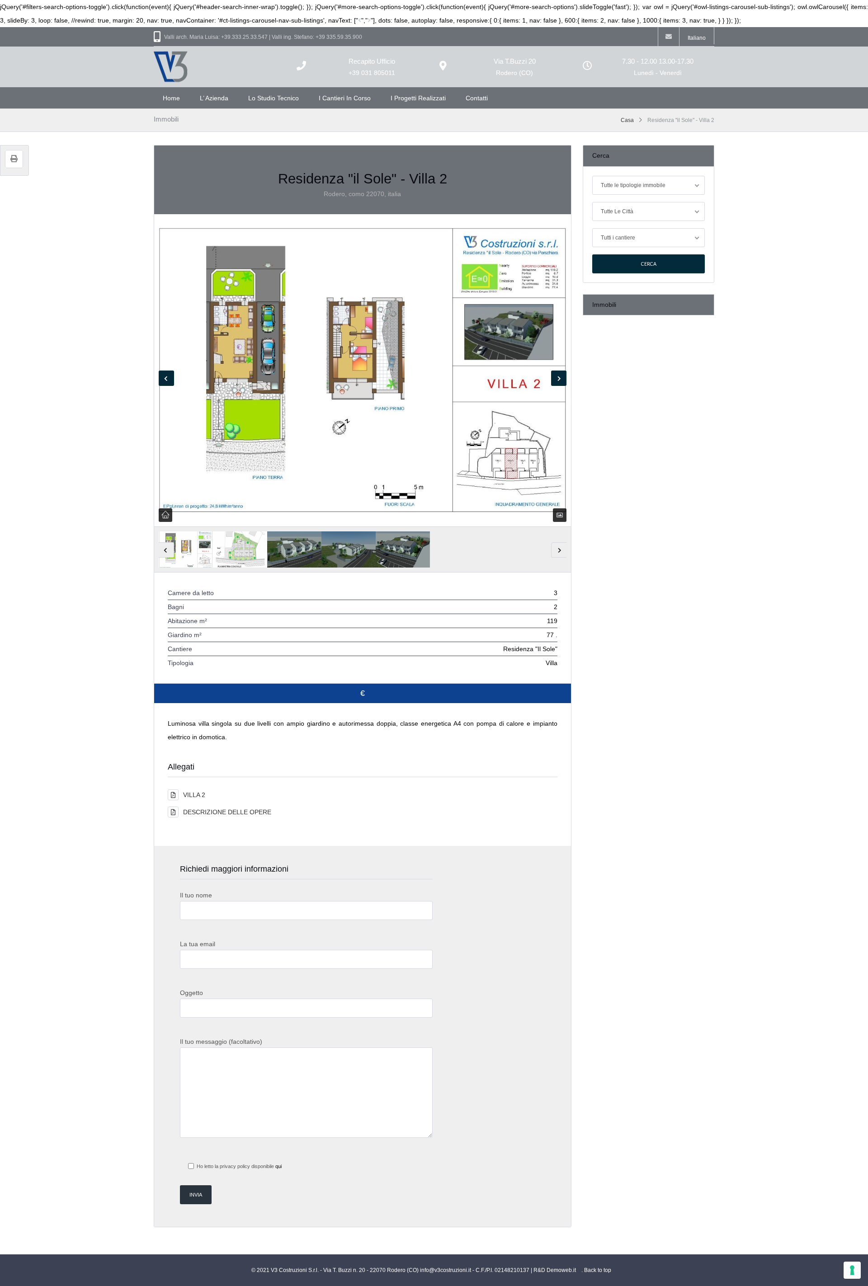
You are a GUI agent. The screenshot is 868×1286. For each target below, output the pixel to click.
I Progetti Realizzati (418, 98)
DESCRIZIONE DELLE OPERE (227, 812)
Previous (166, 378)
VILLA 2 (194, 794)
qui (278, 1166)
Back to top (597, 1270)
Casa (627, 120)
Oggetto (191, 992)
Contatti (477, 98)
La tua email (197, 944)
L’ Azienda (214, 98)
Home (171, 98)
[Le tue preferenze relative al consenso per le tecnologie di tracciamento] (852, 1270)
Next (558, 378)
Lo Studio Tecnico (273, 98)
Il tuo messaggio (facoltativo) (221, 1041)
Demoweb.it (561, 1270)
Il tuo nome (196, 895)
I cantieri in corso (345, 98)
